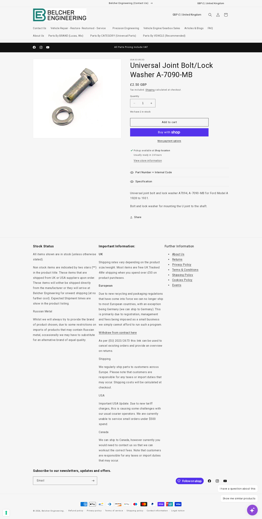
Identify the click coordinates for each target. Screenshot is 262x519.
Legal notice (177, 511)
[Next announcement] (169, 47)
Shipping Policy (182, 275)
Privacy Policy (181, 264)
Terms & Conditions (185, 269)
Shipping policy (135, 511)
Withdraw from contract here (118, 332)
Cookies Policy (182, 280)
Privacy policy (94, 511)
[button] (79, 28)
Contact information (157, 511)
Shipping (150, 90)
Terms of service (114, 511)
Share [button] (138, 217)
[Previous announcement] (93, 47)
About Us (178, 254)
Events (176, 285)
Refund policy (75, 511)
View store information (148, 160)
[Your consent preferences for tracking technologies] (6, 512)
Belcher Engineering (53, 511)
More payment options (169, 141)
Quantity (134, 96)
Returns (177, 259)
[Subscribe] (93, 480)
